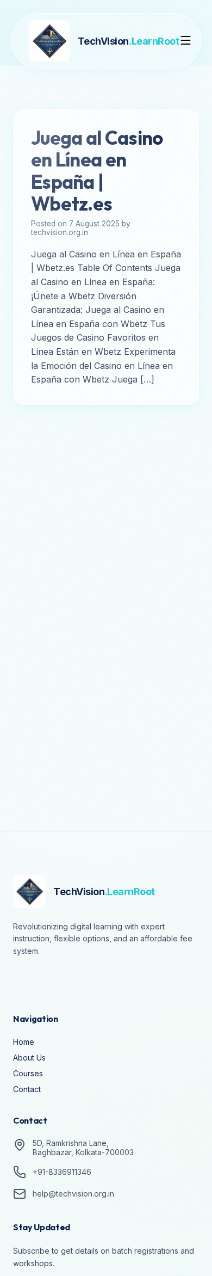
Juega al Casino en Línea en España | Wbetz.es (97, 170)
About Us (29, 1057)
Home (23, 1041)
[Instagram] (54, 981)
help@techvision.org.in (73, 1193)
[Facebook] (24, 981)
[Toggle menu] (185, 41)
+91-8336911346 (62, 1171)
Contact (27, 1089)
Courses (28, 1073)
